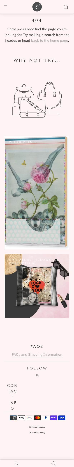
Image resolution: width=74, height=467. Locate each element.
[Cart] (66, 7)
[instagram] (37, 375)
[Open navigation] (8, 6)
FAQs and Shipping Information (37, 354)
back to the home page (49, 40)
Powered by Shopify (37, 433)
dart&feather (40, 427)
